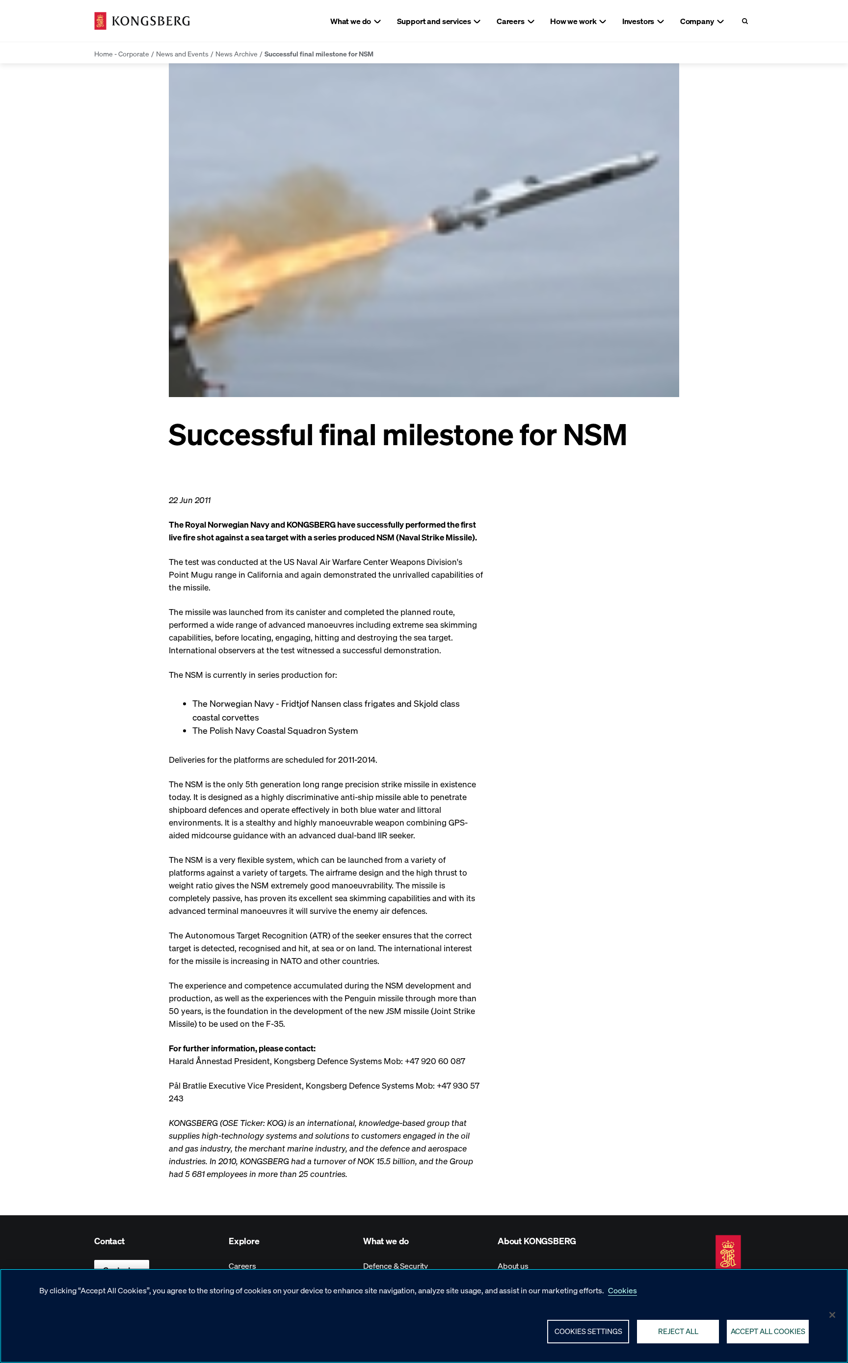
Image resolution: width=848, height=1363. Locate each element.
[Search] (745, 21)
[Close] (832, 1315)
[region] (424, 1316)
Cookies (622, 1290)
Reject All (678, 1331)
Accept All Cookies (768, 1331)
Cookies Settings (588, 1331)
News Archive (236, 53)
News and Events (182, 53)
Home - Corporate (121, 53)
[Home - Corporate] (142, 21)
